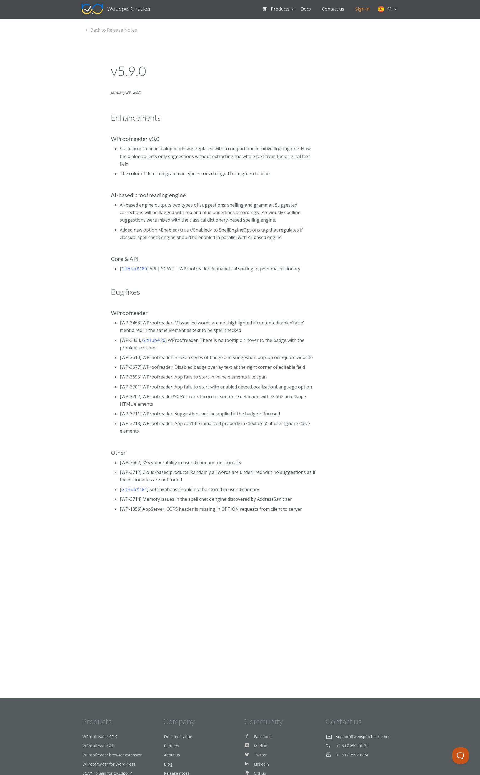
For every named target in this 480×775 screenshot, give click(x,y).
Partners (171, 745)
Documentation (178, 736)
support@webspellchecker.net (363, 736)
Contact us (333, 9)
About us (172, 755)
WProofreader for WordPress (108, 764)
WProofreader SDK (99, 736)
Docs (306, 9)
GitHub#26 (153, 340)
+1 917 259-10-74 (352, 755)
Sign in (362, 9)
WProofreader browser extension (112, 755)
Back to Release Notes (113, 30)
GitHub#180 (134, 269)
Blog (168, 764)
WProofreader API (98, 745)
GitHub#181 (134, 489)
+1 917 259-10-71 (352, 745)
